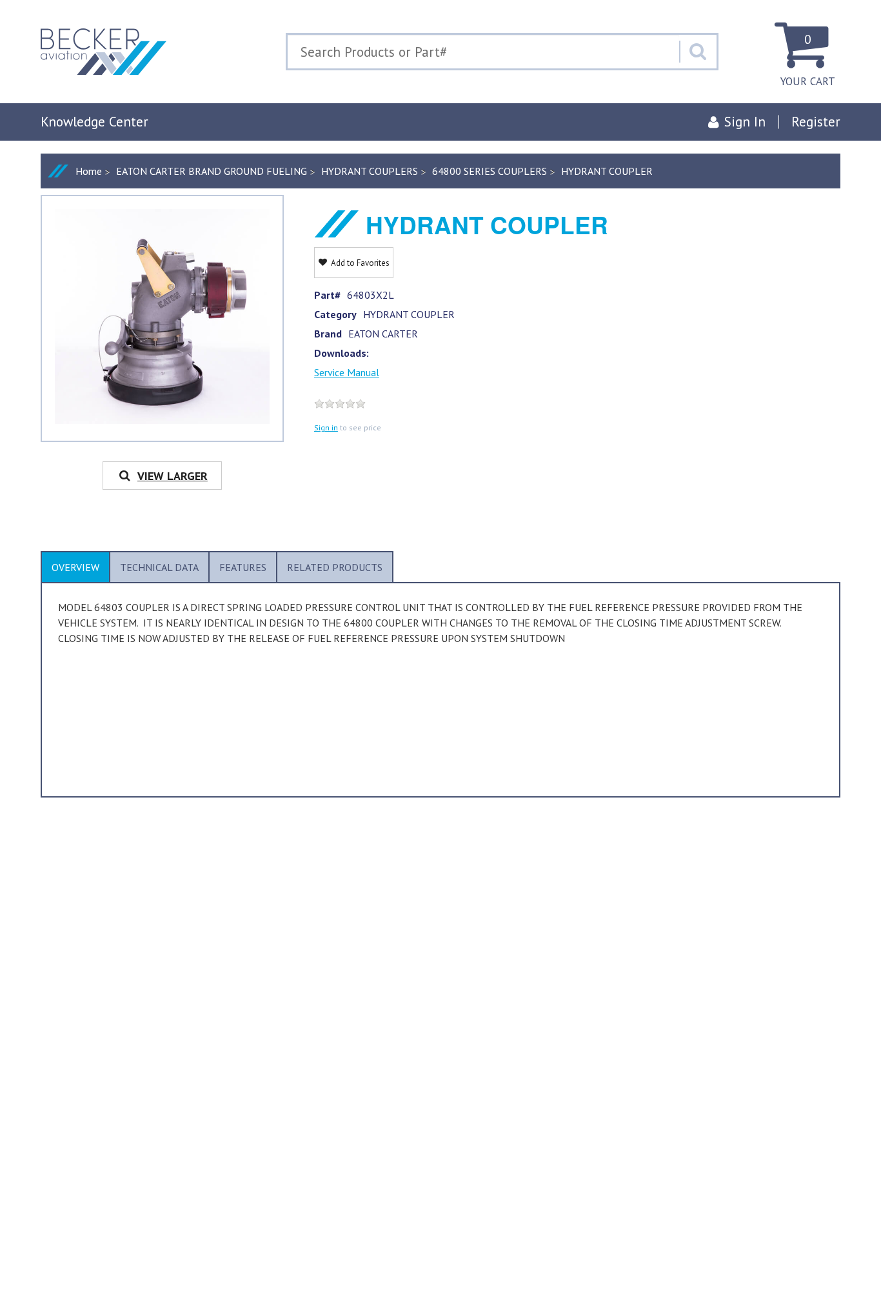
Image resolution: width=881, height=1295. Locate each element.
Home (88, 171)
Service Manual (346, 372)
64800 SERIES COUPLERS (489, 171)
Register (815, 121)
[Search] (698, 51)
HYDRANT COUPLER (607, 171)
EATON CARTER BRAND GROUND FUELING (211, 171)
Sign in (326, 427)
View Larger (172, 475)
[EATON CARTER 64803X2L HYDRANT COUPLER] (162, 316)
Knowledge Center (94, 121)
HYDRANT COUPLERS (369, 171)
